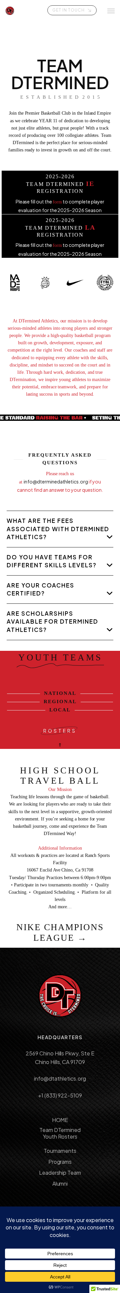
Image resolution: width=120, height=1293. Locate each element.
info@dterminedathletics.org (56, 481)
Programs (60, 1161)
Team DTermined (60, 1129)
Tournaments (60, 1150)
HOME (60, 1119)
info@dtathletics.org (60, 1078)
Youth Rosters (60, 1136)
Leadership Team (60, 1172)
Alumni (60, 1183)
